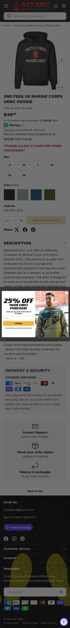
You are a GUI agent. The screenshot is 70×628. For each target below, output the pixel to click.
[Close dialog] (66, 293)
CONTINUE (18, 323)
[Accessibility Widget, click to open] (64, 622)
